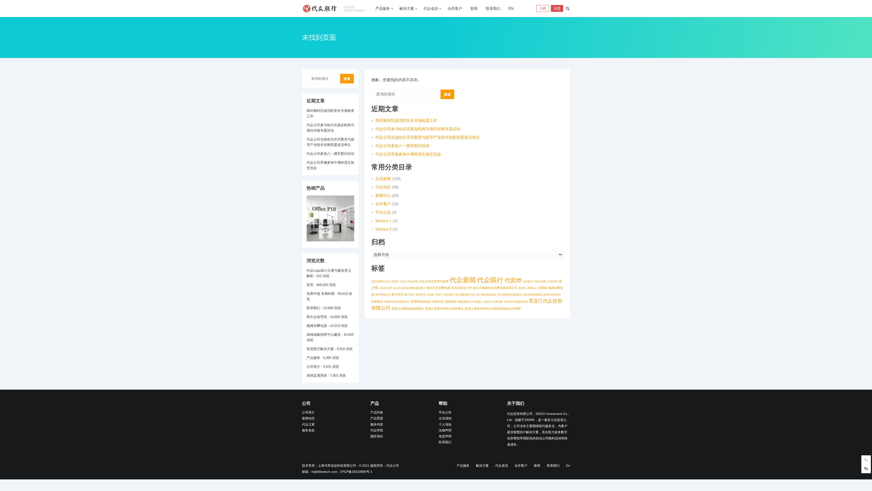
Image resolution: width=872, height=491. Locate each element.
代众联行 (490, 280)
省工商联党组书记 (465, 294)
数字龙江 (409, 294)
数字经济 (397, 294)
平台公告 (383, 212)
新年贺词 (421, 294)
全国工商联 (540, 281)
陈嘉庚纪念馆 (520, 301)
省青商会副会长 (420, 301)
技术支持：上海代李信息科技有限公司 (329, 465)
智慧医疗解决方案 (320, 349)
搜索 (447, 94)
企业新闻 (383, 179)
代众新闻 (463, 280)
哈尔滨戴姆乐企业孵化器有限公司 (495, 288)
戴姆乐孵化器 (317, 326)
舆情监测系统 (317, 375)
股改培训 (451, 301)
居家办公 (532, 288)
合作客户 (455, 8)
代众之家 (308, 424)
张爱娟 (542, 288)
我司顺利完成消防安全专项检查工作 (406, 120)
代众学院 (376, 430)
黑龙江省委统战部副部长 (407, 308)
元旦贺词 (528, 281)
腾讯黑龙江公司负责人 (470, 301)
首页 (310, 285)
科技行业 (438, 301)
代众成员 (431, 8)
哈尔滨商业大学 (461, 288)
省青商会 (377, 301)
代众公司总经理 (409, 281)
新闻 (474, 8)
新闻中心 (383, 195)
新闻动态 (308, 418)
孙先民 (522, 288)
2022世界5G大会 (380, 281)
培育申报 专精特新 (321, 294)
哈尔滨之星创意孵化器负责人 (409, 288)
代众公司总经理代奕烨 (433, 281)
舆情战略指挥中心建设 (324, 334)
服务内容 (376, 424)
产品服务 (382, 8)
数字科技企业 (382, 294)
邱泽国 (507, 301)
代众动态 (383, 187)
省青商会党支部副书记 (396, 301)
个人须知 (445, 424)
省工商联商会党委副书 (509, 294)
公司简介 (313, 366)
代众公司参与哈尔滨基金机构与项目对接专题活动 (417, 129)
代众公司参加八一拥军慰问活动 (402, 146)
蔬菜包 (488, 301)
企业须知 (445, 418)
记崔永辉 (498, 301)
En (511, 8)
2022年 (395, 281)
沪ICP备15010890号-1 (356, 471)
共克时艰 (552, 281)
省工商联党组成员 (486, 294)
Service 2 (383, 229)
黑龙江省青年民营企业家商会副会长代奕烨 (493, 308)
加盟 (557, 8)
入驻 (542, 8)
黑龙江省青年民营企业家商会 (444, 308)
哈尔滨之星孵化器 (438, 288)
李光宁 (439, 294)
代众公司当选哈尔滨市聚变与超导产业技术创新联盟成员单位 (427, 137)
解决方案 (406, 8)
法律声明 (445, 430)
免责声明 (445, 436)
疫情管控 (449, 294)
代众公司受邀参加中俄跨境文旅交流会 (408, 154)
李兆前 (430, 294)
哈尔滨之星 (385, 288)
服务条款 (308, 430)
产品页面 (376, 418)
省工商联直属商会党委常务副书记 (542, 294)
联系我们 (493, 8)
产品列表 (376, 412)
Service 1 (383, 221)
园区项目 (376, 436)
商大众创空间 (317, 317)
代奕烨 (513, 280)
